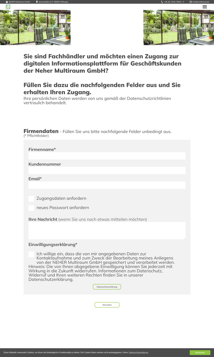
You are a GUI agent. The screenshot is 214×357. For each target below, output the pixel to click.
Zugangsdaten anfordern (61, 198)
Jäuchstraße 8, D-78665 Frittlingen (53, 2)
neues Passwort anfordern (63, 207)
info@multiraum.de (201, 2)
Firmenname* (42, 149)
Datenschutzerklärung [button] (138, 352)
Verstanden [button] (200, 353)
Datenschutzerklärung (107, 287)
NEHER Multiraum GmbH (19, 2)
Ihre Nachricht (87, 219)
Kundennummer (44, 164)
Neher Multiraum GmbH (8, 7)
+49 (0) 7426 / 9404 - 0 (174, 2)
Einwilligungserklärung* (52, 244)
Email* (35, 179)
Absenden (107, 305)
